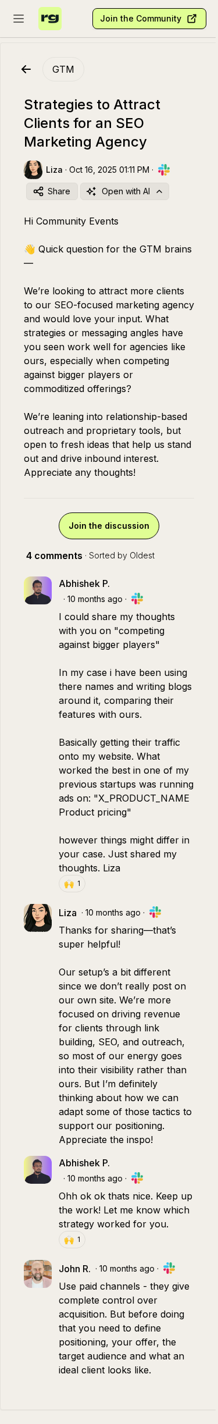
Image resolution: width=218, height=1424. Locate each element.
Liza (111, 868)
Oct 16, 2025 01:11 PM (109, 170)
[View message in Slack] (164, 170)
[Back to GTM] (26, 69)
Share (59, 191)
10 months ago (95, 599)
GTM (63, 69)
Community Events (77, 221)
